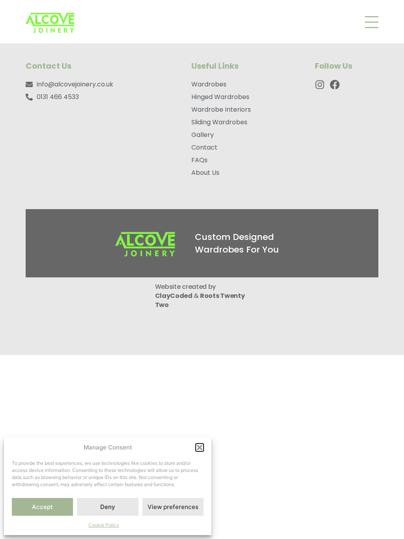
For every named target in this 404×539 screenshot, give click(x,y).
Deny (107, 507)
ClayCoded (174, 295)
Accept (42, 507)
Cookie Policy (103, 525)
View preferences (173, 507)
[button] (200, 447)
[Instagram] (320, 85)
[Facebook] (335, 85)
